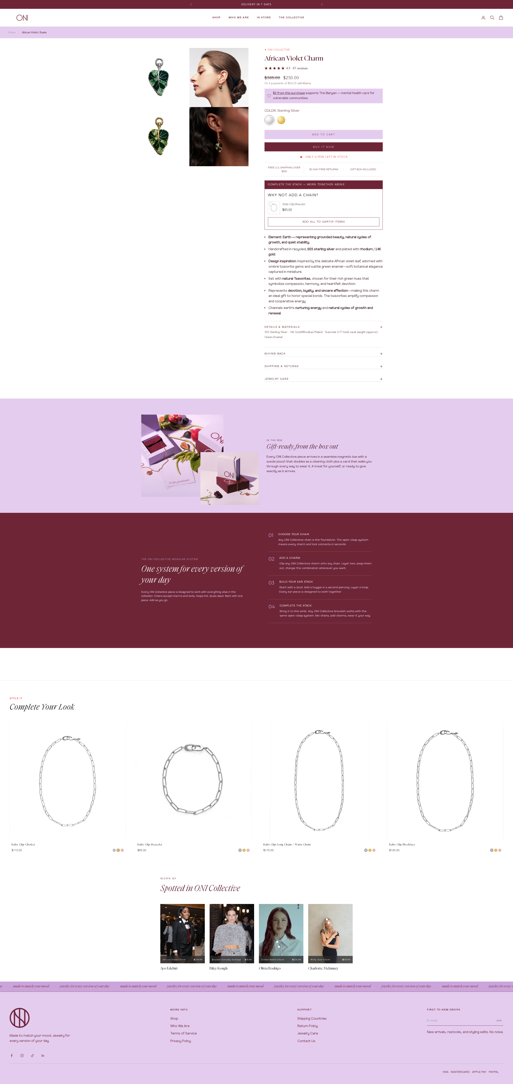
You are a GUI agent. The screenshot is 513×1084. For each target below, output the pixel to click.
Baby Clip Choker (23, 844)
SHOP (216, 17)
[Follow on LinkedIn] (43, 1056)
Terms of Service (183, 1033)
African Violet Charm (174, 959)
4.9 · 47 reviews (297, 68)
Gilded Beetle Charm (272, 959)
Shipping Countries (312, 1018)
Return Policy (307, 1026)
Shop (174, 1018)
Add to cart (323, 134)
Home (11, 32)
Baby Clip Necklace (402, 844)
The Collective (291, 17)
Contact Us (306, 1041)
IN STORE (264, 17)
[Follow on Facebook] (12, 1056)
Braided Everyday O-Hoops (226, 959)
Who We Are (180, 1026)
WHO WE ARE (239, 17)
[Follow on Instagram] (22, 1056)
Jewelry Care (307, 1033)
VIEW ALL (496, 718)
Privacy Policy (180, 1041)
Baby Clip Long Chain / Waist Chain (287, 844)
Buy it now (323, 146)
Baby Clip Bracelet (149, 844)
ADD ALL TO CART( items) (323, 221)
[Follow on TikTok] (32, 1056)
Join (499, 1020)
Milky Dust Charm (320, 959)
